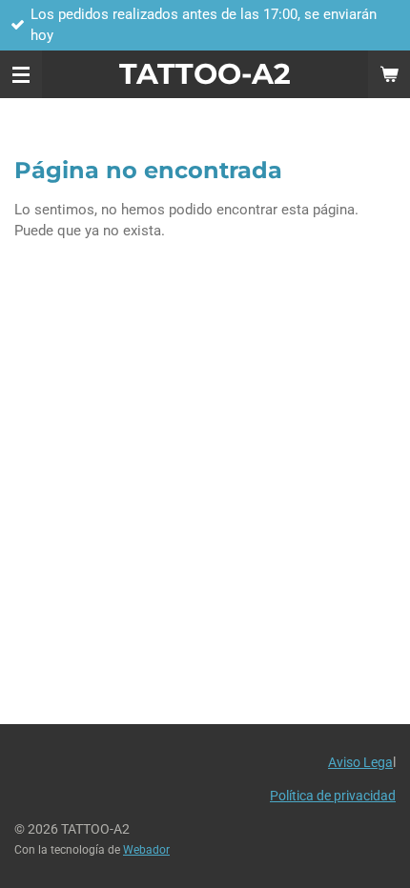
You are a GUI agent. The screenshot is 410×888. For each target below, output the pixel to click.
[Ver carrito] (389, 74)
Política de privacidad (333, 795)
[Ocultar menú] (21, 74)
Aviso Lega (360, 762)
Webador (146, 850)
